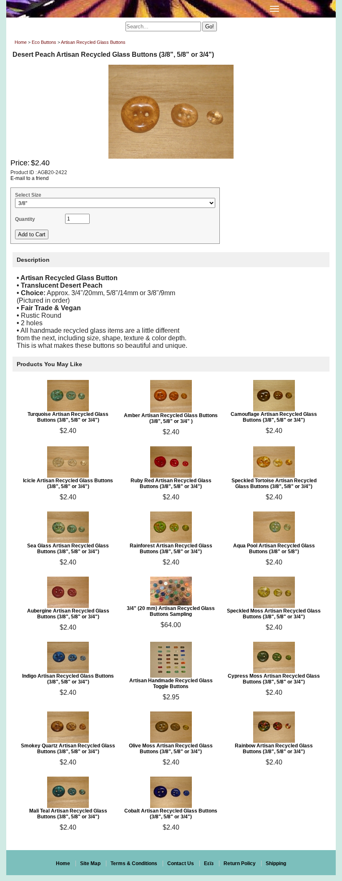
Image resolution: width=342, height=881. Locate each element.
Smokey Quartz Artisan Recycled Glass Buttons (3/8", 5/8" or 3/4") (68, 748)
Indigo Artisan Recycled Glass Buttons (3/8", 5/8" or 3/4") (68, 679)
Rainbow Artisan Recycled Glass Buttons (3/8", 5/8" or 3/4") (274, 748)
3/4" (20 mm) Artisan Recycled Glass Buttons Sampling (171, 611)
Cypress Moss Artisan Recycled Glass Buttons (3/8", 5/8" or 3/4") (274, 679)
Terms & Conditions (134, 863)
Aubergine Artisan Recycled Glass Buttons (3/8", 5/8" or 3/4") (68, 614)
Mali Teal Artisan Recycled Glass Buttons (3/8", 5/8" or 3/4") (68, 814)
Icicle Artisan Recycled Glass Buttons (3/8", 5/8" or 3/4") (68, 483)
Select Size (28, 195)
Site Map (90, 863)
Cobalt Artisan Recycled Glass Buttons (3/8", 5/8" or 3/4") (170, 814)
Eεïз (209, 863)
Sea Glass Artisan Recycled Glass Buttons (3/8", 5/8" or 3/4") (68, 548)
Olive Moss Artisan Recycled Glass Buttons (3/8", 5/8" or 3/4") (171, 748)
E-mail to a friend (29, 178)
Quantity (25, 219)
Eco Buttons (44, 42)
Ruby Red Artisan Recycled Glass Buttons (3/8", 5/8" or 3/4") (171, 483)
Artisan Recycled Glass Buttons (93, 42)
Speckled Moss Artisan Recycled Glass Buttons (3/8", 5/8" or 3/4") (274, 614)
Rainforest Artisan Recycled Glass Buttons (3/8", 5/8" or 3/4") (171, 548)
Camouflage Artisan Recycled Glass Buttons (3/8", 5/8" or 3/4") (274, 417)
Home (21, 42)
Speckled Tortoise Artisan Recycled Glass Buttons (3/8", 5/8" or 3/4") (274, 483)
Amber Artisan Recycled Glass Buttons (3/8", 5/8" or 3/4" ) (171, 418)
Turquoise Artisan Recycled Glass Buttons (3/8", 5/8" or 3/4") (68, 417)
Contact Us (180, 863)
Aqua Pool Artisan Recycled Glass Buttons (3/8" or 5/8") (274, 548)
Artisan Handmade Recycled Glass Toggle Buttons (171, 683)
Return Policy (240, 863)
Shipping (276, 863)
